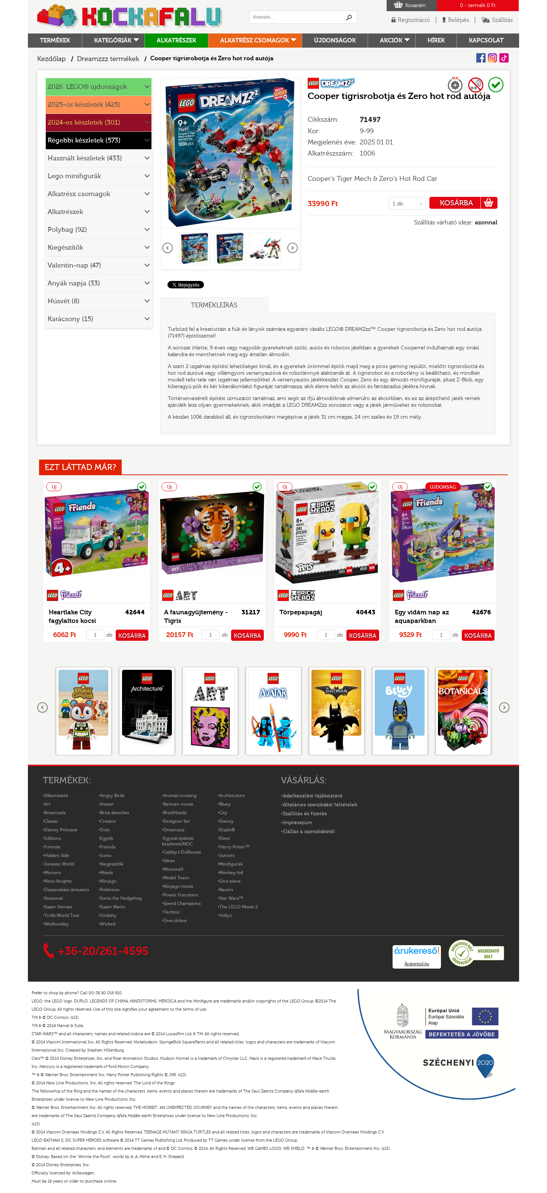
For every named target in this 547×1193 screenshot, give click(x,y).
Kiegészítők (65, 248)
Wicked (107, 924)
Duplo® (227, 829)
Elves (224, 838)
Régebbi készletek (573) (84, 140)
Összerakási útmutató (66, 889)
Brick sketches (114, 812)
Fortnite (52, 847)
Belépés (458, 20)
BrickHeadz (175, 812)
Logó (130, 17)
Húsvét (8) (64, 301)
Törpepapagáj (300, 612)
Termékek (55, 40)
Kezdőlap (51, 59)
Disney (226, 821)
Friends (107, 847)
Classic (51, 821)
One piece (230, 881)
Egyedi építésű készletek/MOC (177, 841)
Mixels (106, 872)
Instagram (492, 58)
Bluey (225, 804)
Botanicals (54, 812)
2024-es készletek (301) (84, 123)
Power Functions (180, 895)
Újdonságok (335, 40)
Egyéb (106, 838)
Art (47, 804)
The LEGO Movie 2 (238, 906)
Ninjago (108, 881)
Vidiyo (225, 915)
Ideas (169, 860)
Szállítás (502, 20)
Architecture (232, 795)
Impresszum (297, 823)
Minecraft (173, 869)
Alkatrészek (176, 40)
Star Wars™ (231, 898)
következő (292, 248)
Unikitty (108, 915)
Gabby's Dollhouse (182, 852)
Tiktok (504, 58)
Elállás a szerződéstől (309, 832)
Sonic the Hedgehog (121, 898)
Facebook (481, 58)
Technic (171, 912)
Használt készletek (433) (85, 158)
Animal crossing (179, 795)
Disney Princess (60, 829)
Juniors (226, 855)
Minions (52, 872)
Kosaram (415, 6)
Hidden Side (56, 855)
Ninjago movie (178, 886)
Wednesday (56, 924)
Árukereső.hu (416, 964)
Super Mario (112, 906)
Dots (104, 829)
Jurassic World (59, 864)
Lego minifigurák (74, 176)
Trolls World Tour (62, 915)
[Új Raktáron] (96, 585)
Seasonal (53, 898)
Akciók (391, 40)
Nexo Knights (57, 881)
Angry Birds (112, 795)
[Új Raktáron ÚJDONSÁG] (442, 585)
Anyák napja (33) (74, 283)
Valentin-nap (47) (74, 265)
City (223, 812)
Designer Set (176, 821)
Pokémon (110, 889)
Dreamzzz (174, 829)
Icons (105, 855)
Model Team (176, 877)
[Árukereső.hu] (476, 966)
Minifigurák (231, 864)
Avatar (107, 804)
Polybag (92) (67, 230)
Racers (226, 889)
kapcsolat (486, 40)
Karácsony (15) (70, 319)
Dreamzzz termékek (108, 59)
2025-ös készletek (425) (84, 105)
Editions (52, 838)
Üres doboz (175, 920)
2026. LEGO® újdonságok (87, 87)
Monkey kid (231, 872)
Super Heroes (58, 906)
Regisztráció (414, 20)
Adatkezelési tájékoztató (313, 796)
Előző (167, 248)
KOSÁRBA (456, 203)
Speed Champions (182, 903)
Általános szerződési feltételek (320, 805)
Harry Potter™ (234, 847)
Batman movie (178, 804)
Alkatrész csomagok (254, 40)
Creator (108, 821)
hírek (436, 40)
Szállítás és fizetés (305, 814)
